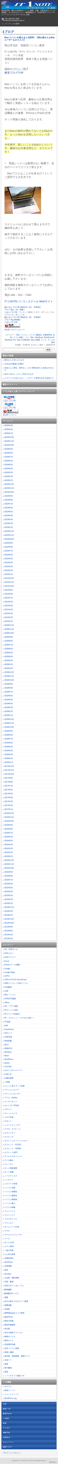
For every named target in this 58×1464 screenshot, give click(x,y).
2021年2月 (8, 617)
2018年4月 (8, 750)
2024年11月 (9, 441)
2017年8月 (8, 782)
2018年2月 (8, 758)
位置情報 (8, 1266)
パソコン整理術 (10, 1199)
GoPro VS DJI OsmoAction (15, 979)
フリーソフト (9, 1215)
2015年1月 (8, 903)
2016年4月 (8, 844)
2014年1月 (8, 915)
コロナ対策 (9, 1117)
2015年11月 (9, 864)
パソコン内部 (9, 1188)
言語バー (8, 1360)
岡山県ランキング (9, 415)
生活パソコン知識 (11, 1348)
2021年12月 (9, 578)
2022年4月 (8, 562)
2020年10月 (9, 633)
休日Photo (8, 1262)
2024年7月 (8, 457)
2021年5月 (8, 606)
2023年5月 (8, 512)
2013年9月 (8, 927)
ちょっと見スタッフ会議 (14, 1086)
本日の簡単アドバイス (13, 1333)
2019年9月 (8, 684)
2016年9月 (8, 825)
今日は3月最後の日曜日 (14, 364)
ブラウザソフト (10, 1219)
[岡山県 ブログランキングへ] (12, 327)
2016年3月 (8, 848)
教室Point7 (7, 1414)
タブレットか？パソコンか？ (16, 1141)
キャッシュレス (10, 1113)
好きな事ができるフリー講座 (16, 1301)
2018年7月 (8, 739)
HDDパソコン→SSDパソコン (16, 983)
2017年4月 (8, 797)
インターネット (10, 1101)
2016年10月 (9, 821)
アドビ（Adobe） (11, 1098)
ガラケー (8, 1109)
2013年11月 (9, 919)
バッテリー (9, 1180)
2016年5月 (8, 841)
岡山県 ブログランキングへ (15, 330)
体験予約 (6, 1433)
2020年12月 (9, 625)
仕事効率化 (47, 335)
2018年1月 (8, 762)
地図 (6, 1297)
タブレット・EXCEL (12, 1145)
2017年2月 (8, 805)
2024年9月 (8, 449)
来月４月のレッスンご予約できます (19, 374)
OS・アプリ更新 (11, 1006)
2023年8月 (8, 500)
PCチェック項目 (11, 1010)
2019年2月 (8, 711)
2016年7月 (8, 833)
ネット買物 (9, 1172)
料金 (4, 1423)
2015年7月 (8, 880)
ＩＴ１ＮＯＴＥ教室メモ (14, 1376)
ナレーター (9, 1164)
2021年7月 (8, 598)
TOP (5, 1404)
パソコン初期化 (10, 1192)
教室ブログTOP (14, 72)
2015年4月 (8, 891)
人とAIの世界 (9, 1254)
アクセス (6, 1428)
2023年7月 (8, 504)
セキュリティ (9, 1133)
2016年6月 (8, 837)
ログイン (8, 1386)
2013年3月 (8, 938)
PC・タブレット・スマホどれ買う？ (19, 1018)
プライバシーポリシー (12, 1453)
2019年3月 (8, 707)
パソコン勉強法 (35, 335)
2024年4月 (8, 468)
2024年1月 (8, 480)
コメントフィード (11, 1394)
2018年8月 (8, 735)
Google (7, 969)
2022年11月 (9, 535)
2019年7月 (8, 692)
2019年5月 (8, 700)
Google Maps (9, 972)
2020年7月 (8, 645)
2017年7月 (8, 786)
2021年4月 (8, 609)
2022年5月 (8, 559)
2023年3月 (8, 519)
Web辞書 (8, 1041)
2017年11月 (9, 770)
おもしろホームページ (13, 1070)
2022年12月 (9, 531)
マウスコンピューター (13, 1235)
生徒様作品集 (9, 1344)
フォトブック (9, 1211)
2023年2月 (8, 523)
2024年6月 (8, 461)
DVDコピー (9, 953)
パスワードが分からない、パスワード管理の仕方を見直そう (29, 378)
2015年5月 (8, 888)
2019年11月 (9, 676)
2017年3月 (8, 801)
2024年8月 (8, 453)
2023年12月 (9, 484)
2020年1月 (8, 668)
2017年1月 (8, 809)
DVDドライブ (9, 957)
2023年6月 (8, 508)
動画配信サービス (11, 1293)
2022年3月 (8, 566)
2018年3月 (8, 754)
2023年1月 (8, 527)
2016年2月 (8, 852)
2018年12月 (9, 719)
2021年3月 (8, 613)
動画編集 (8, 1289)
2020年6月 (8, 649)
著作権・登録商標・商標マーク (17, 1356)
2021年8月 (8, 594)
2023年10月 (9, 492)
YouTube (8, 1066)
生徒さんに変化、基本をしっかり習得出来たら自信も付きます (29, 369)
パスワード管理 (10, 1184)
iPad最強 (8, 987)
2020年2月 (8, 664)
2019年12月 (9, 672)
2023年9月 (8, 496)
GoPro (7, 976)
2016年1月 (8, 856)
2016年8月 (8, 829)
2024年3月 (8, 472)
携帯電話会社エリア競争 (14, 1313)
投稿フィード (9, 1390)
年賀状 (7, 1309)
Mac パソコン (22, 335)
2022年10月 (9, 539)
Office (6, 1002)
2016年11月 (9, 817)
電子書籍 (8, 1368)
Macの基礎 (35, 340)
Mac (32, 337)
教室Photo (8, 1317)
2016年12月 (9, 813)
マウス (7, 1231)
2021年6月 (8, 602)
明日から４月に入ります (14, 360)
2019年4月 (8, 703)
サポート (8, 1121)
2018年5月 (8, 747)
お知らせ (8, 1074)
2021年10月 (9, 586)
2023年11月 (9, 488)
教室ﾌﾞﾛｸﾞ (7, 1409)
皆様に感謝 (9, 1352)
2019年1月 (8, 715)
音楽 (6, 1372)
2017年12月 (9, 766)
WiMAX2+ (8, 1048)
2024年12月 (9, 437)
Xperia (7, 1063)
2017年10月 (9, 774)
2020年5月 (8, 653)
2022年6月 (8, 555)
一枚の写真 (9, 1250)
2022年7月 (8, 551)
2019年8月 (8, 688)
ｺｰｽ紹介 (6, 1418)
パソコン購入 (9, 1203)
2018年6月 (8, 743)
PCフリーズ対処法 (12, 1014)
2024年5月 (8, 465)
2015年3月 (8, 895)
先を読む (8, 1274)
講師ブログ (7, 1447)
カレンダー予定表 (11, 1105)
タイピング (9, 1137)
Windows (8, 1052)
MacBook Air (49, 337)
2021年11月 (9, 582)
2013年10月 (9, 923)
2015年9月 (8, 872)
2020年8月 (8, 641)
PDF (6, 1026)
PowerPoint (9, 1029)
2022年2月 (8, 570)
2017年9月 (8, 778)
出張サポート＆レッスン (14, 1286)
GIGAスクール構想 (12, 965)
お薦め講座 (9, 1078)
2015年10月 (9, 868)
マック (43, 340)
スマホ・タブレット (12, 1129)
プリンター (9, 1223)
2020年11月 (9, 629)
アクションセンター (12, 1094)
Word (6, 1056)
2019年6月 (8, 696)
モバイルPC (9, 1242)
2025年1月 (8, 433)
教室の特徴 (9, 1321)
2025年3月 (8, 425)
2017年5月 (8, 794)
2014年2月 (8, 911)
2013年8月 (8, 931)
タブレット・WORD (12, 1148)
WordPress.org (10, 1398)
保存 (6, 1270)
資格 (6, 1364)
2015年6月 (8, 884)
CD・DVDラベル (11, 949)
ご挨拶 (7, 1082)
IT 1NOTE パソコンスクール (29, 5)
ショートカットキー (12, 1125)
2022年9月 (8, 543)
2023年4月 (8, 515)
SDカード (8, 1033)
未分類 (7, 1329)
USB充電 (8, 1037)
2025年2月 (8, 429)
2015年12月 (9, 860)
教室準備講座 (9, 1325)
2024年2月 (8, 476)
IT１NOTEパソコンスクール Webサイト (29, 301)
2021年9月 (8, 590)
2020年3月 (8, 660)
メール (7, 1239)
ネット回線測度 (10, 1168)
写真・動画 (9, 1282)
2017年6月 (8, 790)
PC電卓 (7, 1022)
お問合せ (6, 1437)
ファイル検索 (9, 1207)
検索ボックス (9, 1336)
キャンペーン (8, 1442)
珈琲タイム (9, 1340)
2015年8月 (8, 876)
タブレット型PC (11, 1152)
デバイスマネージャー (13, 1156)
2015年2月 (8, 899)
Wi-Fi (6, 1045)
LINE (6, 991)
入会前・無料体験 (11, 1278)
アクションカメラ (11, 1090)
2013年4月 (8, 935)
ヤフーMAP (9, 1246)
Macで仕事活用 (23, 340)
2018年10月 (9, 727)
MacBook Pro (10, 340)
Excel (6, 961)
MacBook (39, 337)
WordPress (8, 1059)
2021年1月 (8, 621)
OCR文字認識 (10, 998)
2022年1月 (8, 574)
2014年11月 (9, 907)
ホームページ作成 (11, 1227)
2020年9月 (8, 637)
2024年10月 (9, 445)
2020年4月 (8, 656)
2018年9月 (8, 731)
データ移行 (9, 1160)
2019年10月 (9, 680)
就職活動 (8, 1305)
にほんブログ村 (11, 312)
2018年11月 (9, 723)
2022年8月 (8, 547)
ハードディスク (10, 1176)
